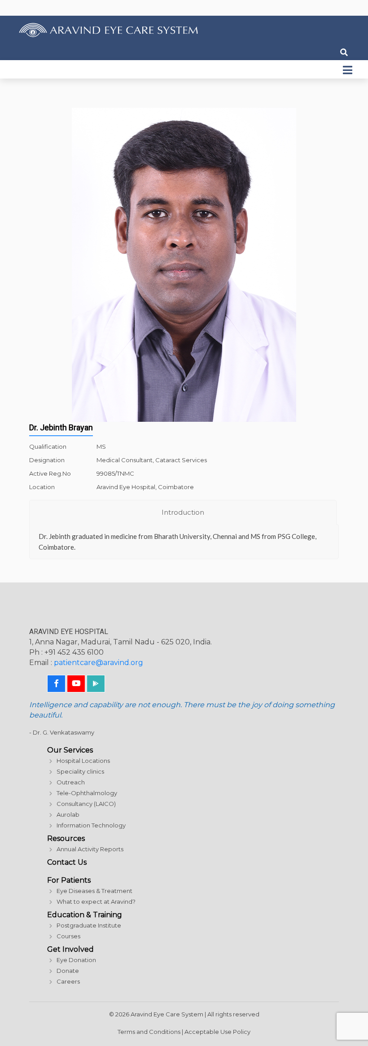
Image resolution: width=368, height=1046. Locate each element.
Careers (68, 981)
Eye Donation (76, 959)
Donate (68, 970)
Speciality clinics (80, 771)
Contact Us (67, 862)
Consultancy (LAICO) (86, 803)
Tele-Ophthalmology (87, 793)
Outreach (71, 782)
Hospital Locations (83, 760)
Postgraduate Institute (89, 925)
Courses (68, 936)
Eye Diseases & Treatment (94, 890)
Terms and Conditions (149, 1031)
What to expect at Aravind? (96, 901)
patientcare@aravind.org (98, 662)
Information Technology (91, 825)
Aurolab (68, 814)
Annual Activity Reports (90, 849)
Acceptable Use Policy (217, 1031)
